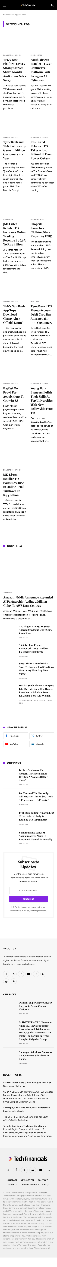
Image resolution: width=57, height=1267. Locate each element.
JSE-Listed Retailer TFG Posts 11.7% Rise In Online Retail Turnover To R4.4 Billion (13, 484)
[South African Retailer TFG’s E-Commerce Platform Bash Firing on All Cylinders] (42, 42)
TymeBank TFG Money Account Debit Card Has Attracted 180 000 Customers (41, 314)
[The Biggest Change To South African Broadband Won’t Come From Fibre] (9, 631)
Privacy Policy (29, 910)
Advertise (13, 1184)
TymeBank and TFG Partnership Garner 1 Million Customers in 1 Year (14, 150)
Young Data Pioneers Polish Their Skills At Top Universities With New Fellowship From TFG (42, 400)
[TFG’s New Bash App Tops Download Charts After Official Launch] (14, 288)
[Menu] (5, 5)
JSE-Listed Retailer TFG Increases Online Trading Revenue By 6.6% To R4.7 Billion (14, 234)
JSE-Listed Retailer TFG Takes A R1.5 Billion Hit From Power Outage (41, 150)
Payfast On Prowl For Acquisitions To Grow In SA (13, 394)
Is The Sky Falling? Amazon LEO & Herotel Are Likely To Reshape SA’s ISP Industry (36, 816)
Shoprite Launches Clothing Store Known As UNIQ (41, 230)
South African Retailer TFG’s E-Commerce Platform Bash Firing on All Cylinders (42, 70)
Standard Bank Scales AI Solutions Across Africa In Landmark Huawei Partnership (35, 836)
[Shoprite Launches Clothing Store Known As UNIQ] (42, 206)
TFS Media (42, 1192)
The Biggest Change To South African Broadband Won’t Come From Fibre (36, 630)
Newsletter (28, 1180)
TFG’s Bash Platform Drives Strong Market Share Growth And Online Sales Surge (14, 70)
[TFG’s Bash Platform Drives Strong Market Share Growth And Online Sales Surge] (14, 42)
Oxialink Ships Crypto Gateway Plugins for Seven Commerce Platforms (35, 1006)
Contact (43, 1180)
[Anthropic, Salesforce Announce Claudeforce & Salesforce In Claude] (9, 1056)
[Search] (52, 5)
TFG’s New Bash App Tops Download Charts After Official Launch (14, 314)
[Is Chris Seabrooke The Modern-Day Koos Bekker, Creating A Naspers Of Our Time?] (9, 774)
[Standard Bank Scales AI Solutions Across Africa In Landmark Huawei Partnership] (9, 837)
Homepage (11, 1180)
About (46, 1184)
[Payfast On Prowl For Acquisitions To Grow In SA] (14, 371)
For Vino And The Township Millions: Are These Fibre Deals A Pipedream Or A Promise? (36, 797)
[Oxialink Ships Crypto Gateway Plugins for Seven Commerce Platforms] (9, 1007)
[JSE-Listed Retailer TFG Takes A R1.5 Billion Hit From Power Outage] (42, 124)
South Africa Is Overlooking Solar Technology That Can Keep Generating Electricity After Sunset (36, 668)
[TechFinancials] (28, 5)
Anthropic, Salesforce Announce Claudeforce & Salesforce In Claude (35, 1055)
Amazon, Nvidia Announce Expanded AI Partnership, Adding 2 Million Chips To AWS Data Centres (28, 601)
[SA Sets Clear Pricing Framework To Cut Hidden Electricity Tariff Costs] (9, 649)
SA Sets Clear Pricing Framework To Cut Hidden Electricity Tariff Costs (33, 648)
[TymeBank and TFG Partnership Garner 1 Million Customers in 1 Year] (14, 124)
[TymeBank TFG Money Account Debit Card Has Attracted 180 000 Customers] (42, 288)
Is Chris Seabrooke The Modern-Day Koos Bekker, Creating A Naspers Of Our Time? (33, 775)
